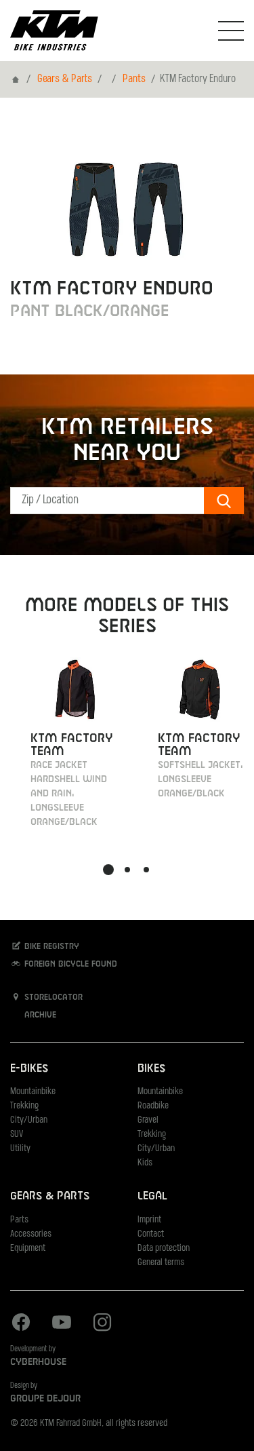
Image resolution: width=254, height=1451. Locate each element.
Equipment (27, 1248)
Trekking (24, 1106)
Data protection (163, 1248)
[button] (108, 870)
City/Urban (28, 1120)
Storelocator (52, 997)
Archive (39, 1015)
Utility (20, 1149)
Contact (150, 1234)
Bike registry (50, 947)
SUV (16, 1134)
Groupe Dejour (45, 1399)
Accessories (30, 1234)
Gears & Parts (64, 79)
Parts (19, 1220)
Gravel (147, 1120)
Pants (134, 79)
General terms (160, 1263)
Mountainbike (33, 1092)
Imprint (149, 1220)
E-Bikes (29, 1068)
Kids (144, 1163)
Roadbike (153, 1106)
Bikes (151, 1068)
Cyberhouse (38, 1362)
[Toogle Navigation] (231, 30)
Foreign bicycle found (69, 964)
